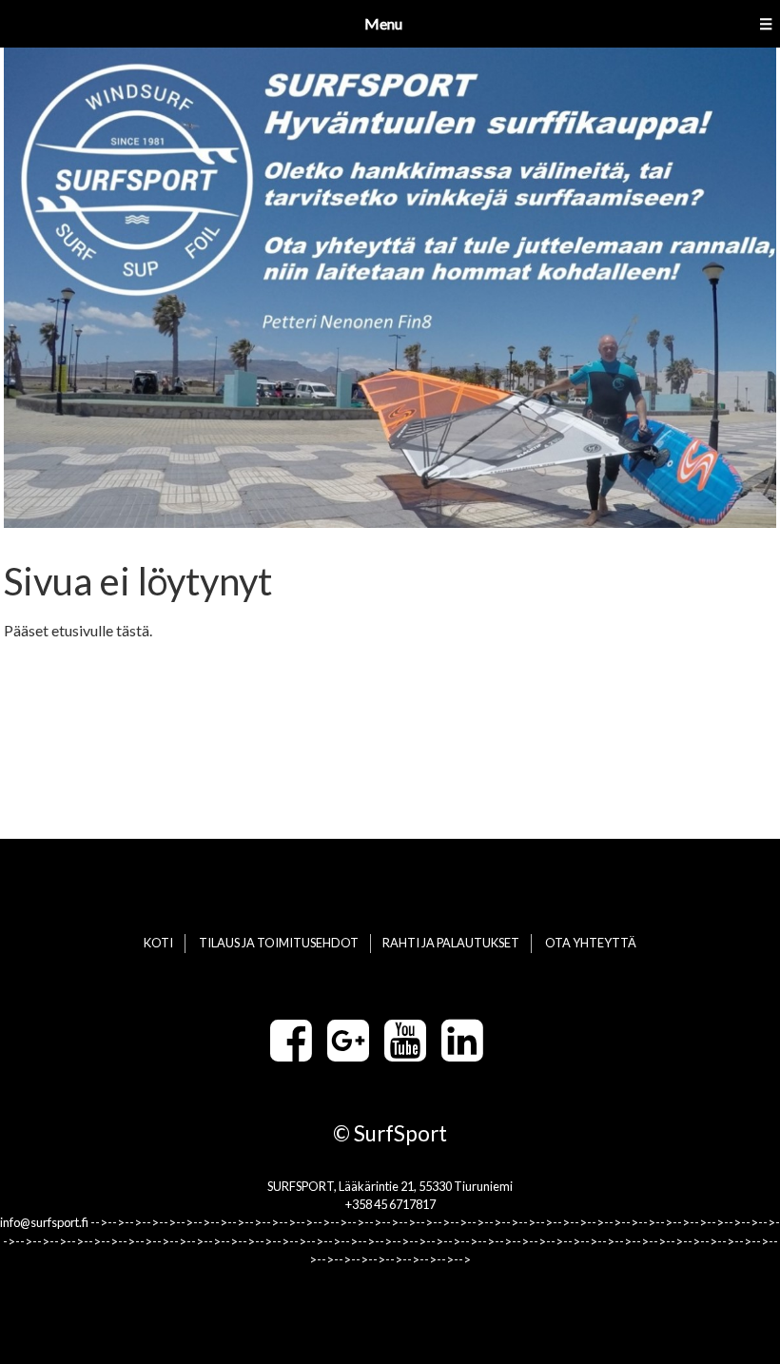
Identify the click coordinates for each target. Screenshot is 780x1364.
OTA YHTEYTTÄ (590, 942)
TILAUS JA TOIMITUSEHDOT (279, 942)
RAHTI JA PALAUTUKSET (450, 942)
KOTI (158, 942)
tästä (132, 630)
